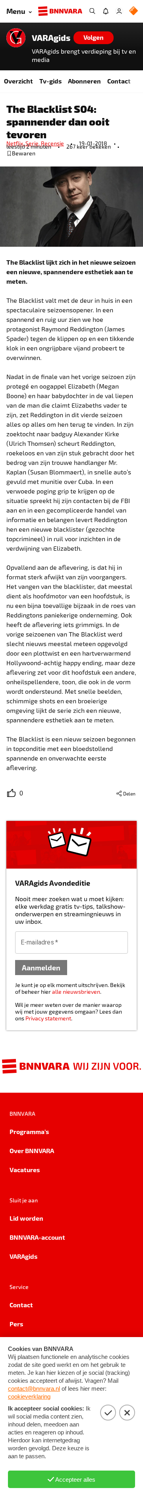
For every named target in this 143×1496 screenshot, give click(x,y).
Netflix (15, 143)
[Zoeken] (92, 11)
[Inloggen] (119, 11)
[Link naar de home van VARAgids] (15, 37)
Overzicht (18, 81)
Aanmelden (41, 967)
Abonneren (84, 81)
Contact (119, 81)
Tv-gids (50, 81)
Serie (33, 143)
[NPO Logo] (133, 11)
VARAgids (51, 38)
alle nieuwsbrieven (76, 991)
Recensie (52, 143)
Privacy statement (48, 1018)
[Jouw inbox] (105, 11)
